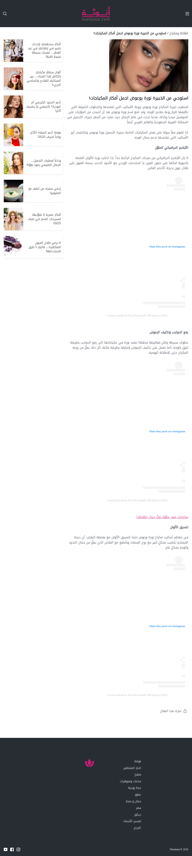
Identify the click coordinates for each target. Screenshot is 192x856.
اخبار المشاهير (132, 768)
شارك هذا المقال (170, 711)
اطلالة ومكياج (179, 33)
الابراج (137, 828)
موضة (137, 761)
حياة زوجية (134, 788)
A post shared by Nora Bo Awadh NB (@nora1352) (137, 315)
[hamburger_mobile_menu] (185, 14)
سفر (138, 808)
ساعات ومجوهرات (130, 781)
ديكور (137, 814)
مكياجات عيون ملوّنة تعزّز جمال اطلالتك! (162, 517)
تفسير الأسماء (132, 821)
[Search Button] (3, 13)
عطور (138, 794)
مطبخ (137, 774)
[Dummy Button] (22, 13)
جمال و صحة (133, 801)
